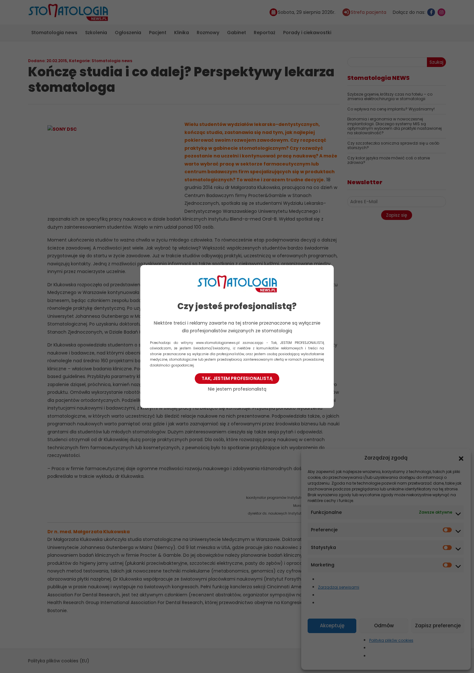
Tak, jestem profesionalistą (237, 378)
